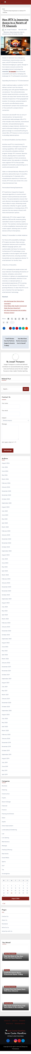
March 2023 (5, 619)
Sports (4, 861)
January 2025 (6, 535)
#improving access (15, 32)
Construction (6, 794)
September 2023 (7, 599)
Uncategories (6, 873)
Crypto (4, 798)
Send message (8, 450)
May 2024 (5, 567)
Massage (4, 845)
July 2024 (5, 559)
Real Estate (5, 853)
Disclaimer (5, 924)
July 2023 (5, 607)
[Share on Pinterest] (22, 318)
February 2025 (6, 531)
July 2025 (5, 511)
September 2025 (7, 503)
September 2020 (7, 710)
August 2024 (6, 555)
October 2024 (6, 547)
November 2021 (6, 670)
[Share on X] (12, 318)
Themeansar (15, 1048)
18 (7, 890)
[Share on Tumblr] (3, 322)
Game (3, 817)
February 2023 (6, 623)
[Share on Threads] (7, 322)
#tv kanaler (15, 34)
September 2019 (6, 754)
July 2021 (5, 686)
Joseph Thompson (12, 29)
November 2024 (6, 543)
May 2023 (5, 611)
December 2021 (6, 666)
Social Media (5, 857)
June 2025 (5, 515)
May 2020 (5, 722)
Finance (4, 809)
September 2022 (7, 638)
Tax (3, 869)
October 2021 (6, 674)
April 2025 (5, 523)
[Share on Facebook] (8, 318)
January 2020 (6, 738)
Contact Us (5, 916)
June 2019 (5, 766)
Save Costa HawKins (15, 1033)
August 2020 (6, 714)
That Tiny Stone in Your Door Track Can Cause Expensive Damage (13, 958)
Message (4, 424)
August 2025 (5, 507)
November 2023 (6, 591)
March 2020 (5, 730)
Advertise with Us (7, 931)
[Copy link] (12, 322)
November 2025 (6, 495)
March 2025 (5, 527)
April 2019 (5, 774)
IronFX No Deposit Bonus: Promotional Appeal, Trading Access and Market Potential (13, 974)
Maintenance (5, 841)
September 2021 (6, 678)
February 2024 (6, 579)
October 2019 (6, 750)
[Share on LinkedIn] (15, 318)
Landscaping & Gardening (9, 829)
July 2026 (5, 467)
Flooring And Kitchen (8, 813)
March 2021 (5, 694)
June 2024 (5, 563)
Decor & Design (6, 802)
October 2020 (6, 706)
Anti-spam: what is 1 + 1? (9, 442)
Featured (4, 806)
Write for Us (5, 927)
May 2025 (5, 519)
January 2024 (6, 583)
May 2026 (5, 475)
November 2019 (6, 746)
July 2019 (5, 762)
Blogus (24, 1046)
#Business (6, 32)
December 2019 (6, 742)
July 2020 (5, 718)
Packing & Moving (7, 849)
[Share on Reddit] (26, 318)
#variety (20, 34)
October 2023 (6, 595)
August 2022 (6, 642)
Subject (4, 418)
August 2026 (6, 463)
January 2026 (6, 487)
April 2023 (5, 615)
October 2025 (6, 499)
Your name (5, 403)
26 (11, 893)
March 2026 (5, 479)
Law (3, 833)
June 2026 (5, 471)
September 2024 (7, 551)
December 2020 (6, 702)
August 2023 (5, 603)
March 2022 (5, 658)
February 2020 (6, 734)
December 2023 (6, 587)
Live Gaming (5, 837)
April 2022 (5, 654)
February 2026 (6, 483)
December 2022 (6, 631)
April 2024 (5, 571)
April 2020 (5, 726)
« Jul (3, 903)
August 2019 (5, 758)
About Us (4, 920)
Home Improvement (7, 825)
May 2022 (5, 650)
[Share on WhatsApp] (19, 318)
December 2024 (6, 539)
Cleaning (4, 790)
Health (4, 821)
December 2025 (6, 491)
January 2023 (6, 627)
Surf (3, 865)
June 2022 (5, 646)
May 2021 (4, 690)
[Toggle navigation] (2, 2)
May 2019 (4, 770)
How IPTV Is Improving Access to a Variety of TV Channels (15, 23)
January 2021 (6, 698)
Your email (5, 410)
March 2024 (5, 575)
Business (4, 786)
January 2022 (6, 662)
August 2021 (5, 682)
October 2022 (6, 635)
